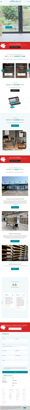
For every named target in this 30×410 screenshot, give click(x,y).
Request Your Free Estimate (14, 328)
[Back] (2, 25)
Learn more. (15, 408)
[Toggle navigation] (1, 1)
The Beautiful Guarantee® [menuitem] (17, 396)
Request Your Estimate (14, 47)
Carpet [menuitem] (3, 397)
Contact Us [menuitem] (24, 396)
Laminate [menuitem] (3, 398)
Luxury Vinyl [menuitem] (4, 394)
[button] (26, 1)
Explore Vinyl (21, 74)
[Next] (27, 25)
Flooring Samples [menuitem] (10, 393)
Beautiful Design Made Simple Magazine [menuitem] (11, 396)
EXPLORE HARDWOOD (8, 74)
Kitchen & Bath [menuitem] (4, 401)
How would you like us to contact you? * (7, 346)
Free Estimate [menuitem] (4, 402)
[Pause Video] (27, 39)
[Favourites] (27, 1)
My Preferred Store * (18, 355)
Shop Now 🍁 (9, 27)
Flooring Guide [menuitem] (18, 394)
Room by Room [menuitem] (25, 395)
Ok (24, 407)
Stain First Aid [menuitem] (18, 393)
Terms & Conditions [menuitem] (24, 398)
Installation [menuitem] (17, 399)
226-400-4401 (19, 4)
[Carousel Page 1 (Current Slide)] (14, 40)
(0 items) (28, 1)
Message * (3, 360)
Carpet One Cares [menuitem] (24, 393)
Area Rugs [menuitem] (3, 393)
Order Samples (14, 90)
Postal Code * (4, 355)
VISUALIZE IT (14, 125)
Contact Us (25, 59)
